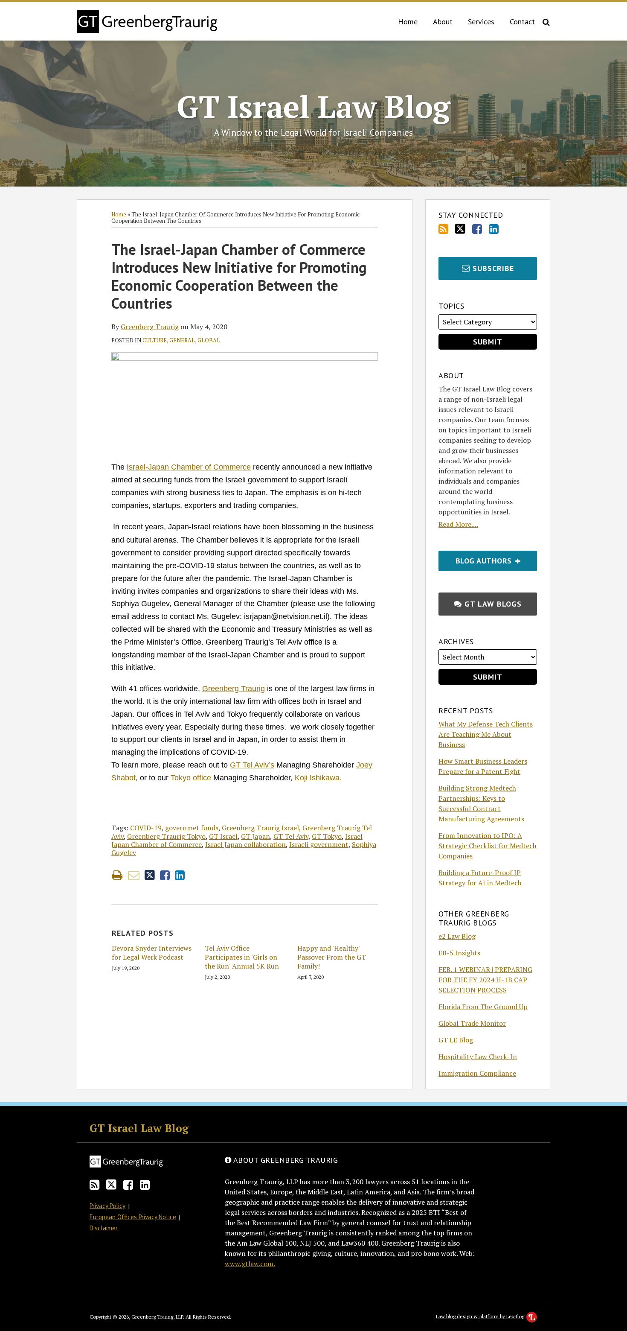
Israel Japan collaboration (245, 844)
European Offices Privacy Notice (133, 1217)
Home (408, 21)
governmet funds (191, 827)
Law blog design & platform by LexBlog (480, 1316)
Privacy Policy (107, 1206)
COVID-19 (146, 827)
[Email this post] (133, 875)
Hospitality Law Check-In (477, 1056)
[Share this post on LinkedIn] (180, 875)
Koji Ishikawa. (318, 777)
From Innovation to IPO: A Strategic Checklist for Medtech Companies (487, 846)
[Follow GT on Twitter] (460, 229)
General (182, 340)
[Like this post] (165, 875)
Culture (154, 340)
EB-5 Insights (459, 952)
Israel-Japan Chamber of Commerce (189, 467)
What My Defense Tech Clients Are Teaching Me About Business (485, 734)
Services (481, 21)
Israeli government (318, 844)
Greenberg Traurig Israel (260, 827)
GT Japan (255, 836)
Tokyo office (191, 777)
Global (208, 340)
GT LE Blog (455, 1040)
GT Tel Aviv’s (252, 765)
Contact (522, 21)
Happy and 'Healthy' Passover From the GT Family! (331, 957)
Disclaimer (104, 1228)
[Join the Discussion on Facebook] (477, 229)
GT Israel (223, 836)
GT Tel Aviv (290, 836)
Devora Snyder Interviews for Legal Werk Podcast (152, 953)
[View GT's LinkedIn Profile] (494, 229)
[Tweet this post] (150, 875)
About (443, 21)
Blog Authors (476, 558)
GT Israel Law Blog (313, 106)
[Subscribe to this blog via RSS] (443, 229)
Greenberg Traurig (150, 326)
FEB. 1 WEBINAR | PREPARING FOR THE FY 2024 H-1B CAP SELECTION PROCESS (485, 980)
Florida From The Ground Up (483, 1006)
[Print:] (117, 875)
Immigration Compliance (477, 1073)
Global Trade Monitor (472, 1023)
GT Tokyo (327, 836)
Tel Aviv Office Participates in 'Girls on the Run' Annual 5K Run (242, 957)
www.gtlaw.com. (250, 1263)
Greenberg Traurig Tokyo (166, 836)
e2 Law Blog (457, 936)
